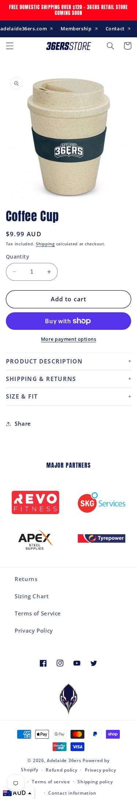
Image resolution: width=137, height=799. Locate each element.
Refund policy (61, 770)
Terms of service (51, 781)
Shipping (45, 243)
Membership (76, 28)
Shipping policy (95, 781)
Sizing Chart (32, 596)
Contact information (72, 793)
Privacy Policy (34, 630)
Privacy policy (100, 770)
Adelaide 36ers (64, 760)
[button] (9, 45)
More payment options (68, 339)
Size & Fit (22, 396)
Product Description (44, 361)
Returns (26, 579)
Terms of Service (38, 613)
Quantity (17, 256)
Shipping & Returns (41, 379)
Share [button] (23, 423)
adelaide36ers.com (23, 28)
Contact (115, 28)
